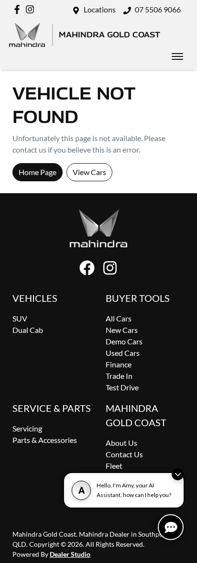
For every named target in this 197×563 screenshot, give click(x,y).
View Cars (89, 172)
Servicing (27, 428)
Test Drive (122, 387)
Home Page (37, 172)
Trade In (119, 375)
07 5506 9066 (158, 9)
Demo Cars (124, 341)
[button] (177, 56)
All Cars (118, 318)
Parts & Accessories (44, 439)
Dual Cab (27, 329)
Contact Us (124, 454)
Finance (118, 364)
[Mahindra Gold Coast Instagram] (31, 9)
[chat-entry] (171, 527)
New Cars (122, 329)
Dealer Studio (70, 554)
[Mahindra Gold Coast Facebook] (18, 9)
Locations (100, 9)
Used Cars (123, 352)
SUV (19, 318)
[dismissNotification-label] (178, 474)
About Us (121, 442)
